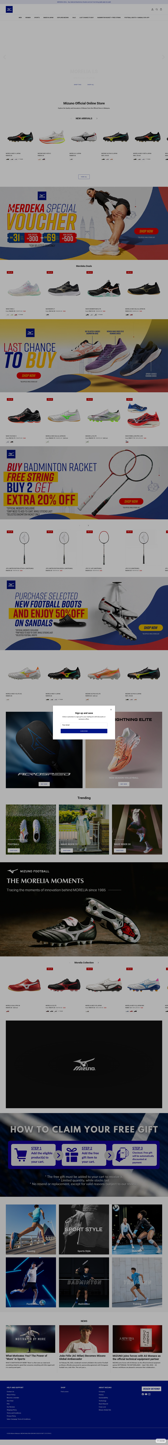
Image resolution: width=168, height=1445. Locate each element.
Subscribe (84, 731)
